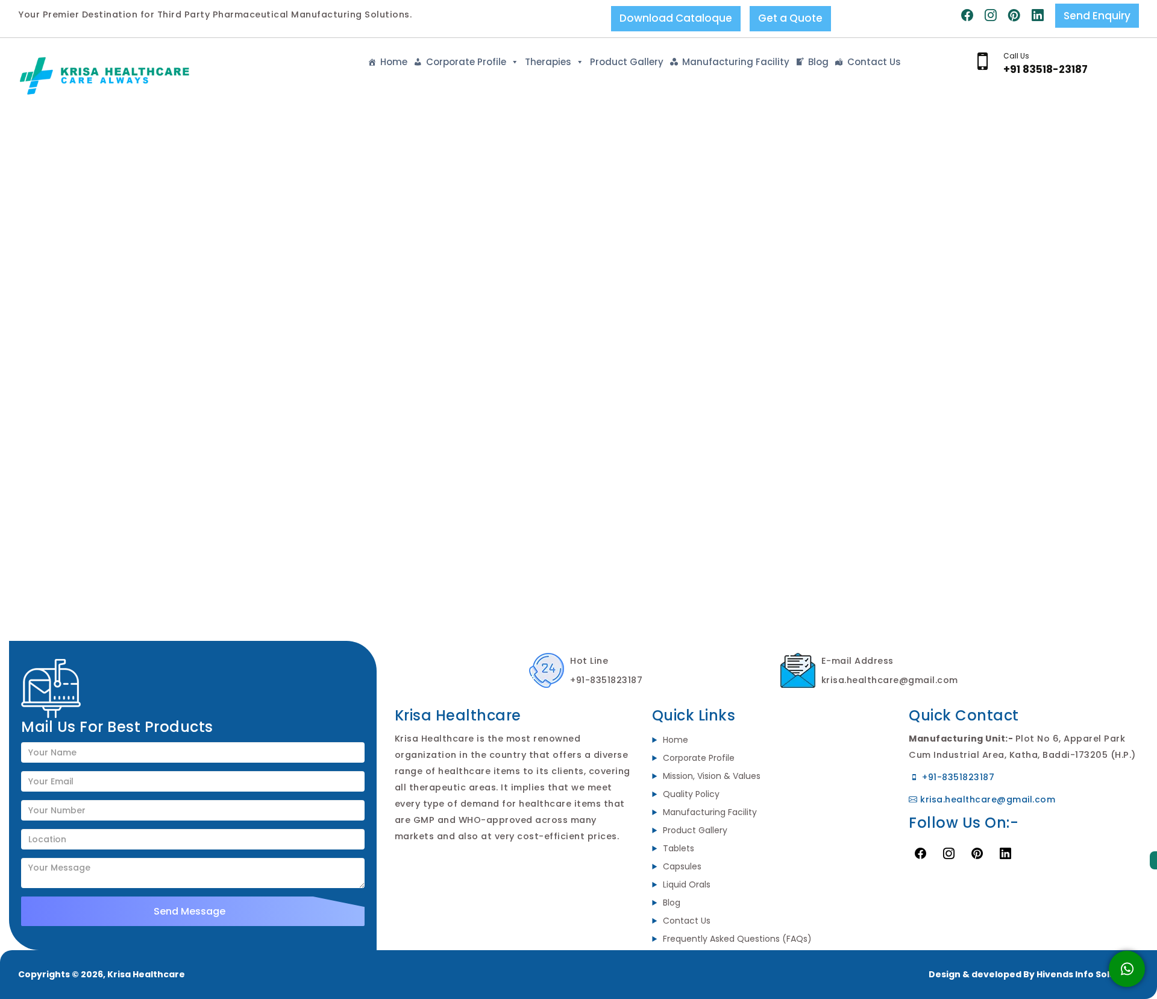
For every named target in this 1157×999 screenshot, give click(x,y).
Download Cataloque (675, 18)
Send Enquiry (1097, 15)
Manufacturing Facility (735, 61)
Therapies (548, 61)
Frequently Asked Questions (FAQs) (737, 939)
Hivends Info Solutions (1087, 974)
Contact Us (874, 61)
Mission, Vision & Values (711, 776)
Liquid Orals (686, 884)
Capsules (682, 866)
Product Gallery (626, 61)
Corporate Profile (466, 61)
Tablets (678, 848)
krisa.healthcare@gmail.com (986, 799)
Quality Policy (691, 794)
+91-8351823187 (957, 777)
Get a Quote (790, 18)
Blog (818, 61)
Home (393, 61)
